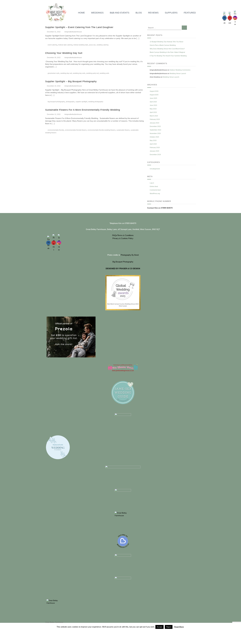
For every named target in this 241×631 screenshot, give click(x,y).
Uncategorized (155, 169)
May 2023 (153, 109)
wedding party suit (92, 73)
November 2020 (155, 133)
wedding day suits (79, 73)
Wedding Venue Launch (178, 73)
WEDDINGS (97, 12)
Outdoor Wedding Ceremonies (180, 70)
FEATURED (190, 12)
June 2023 (153, 105)
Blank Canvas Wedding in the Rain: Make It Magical (167, 52)
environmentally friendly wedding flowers (101, 130)
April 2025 (153, 102)
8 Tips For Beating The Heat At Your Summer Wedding (168, 56)
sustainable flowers (123, 130)
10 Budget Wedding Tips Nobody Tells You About (166, 42)
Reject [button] (168, 627)
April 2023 (153, 112)
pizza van (92, 45)
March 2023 (154, 116)
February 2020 (155, 147)
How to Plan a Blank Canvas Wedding (163, 45)
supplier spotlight (81, 102)
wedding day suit (66, 73)
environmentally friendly (56, 130)
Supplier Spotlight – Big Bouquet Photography (71, 81)
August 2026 (154, 91)
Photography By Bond (130, 255)
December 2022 (155, 126)
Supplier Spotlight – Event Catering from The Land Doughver (79, 27)
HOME (81, 12)
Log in (152, 183)
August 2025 (154, 95)
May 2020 (153, 140)
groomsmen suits (53, 73)
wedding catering (102, 45)
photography (70, 102)
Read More (179, 627)
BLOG (139, 12)
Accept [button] (159, 627)
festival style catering (65, 45)
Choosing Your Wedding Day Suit (63, 53)
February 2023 (155, 119)
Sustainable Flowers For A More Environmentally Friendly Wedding (82, 110)
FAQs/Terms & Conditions (123, 235)
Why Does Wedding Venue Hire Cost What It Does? (167, 49)
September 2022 (155, 130)
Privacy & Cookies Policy (122, 238)
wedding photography (95, 102)
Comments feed (155, 190)
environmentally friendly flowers (76, 130)
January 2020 (154, 151)
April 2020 (153, 144)
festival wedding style (81, 45)
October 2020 (154, 137)
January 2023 (154, 123)
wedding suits (104, 73)
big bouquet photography (56, 102)
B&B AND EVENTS (119, 12)
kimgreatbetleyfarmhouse (73, 32)
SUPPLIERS (171, 12)
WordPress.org (155, 193)
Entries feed (154, 186)
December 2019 (155, 154)
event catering (52, 45)
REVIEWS (153, 12)
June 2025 (153, 98)
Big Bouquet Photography (122, 262)
